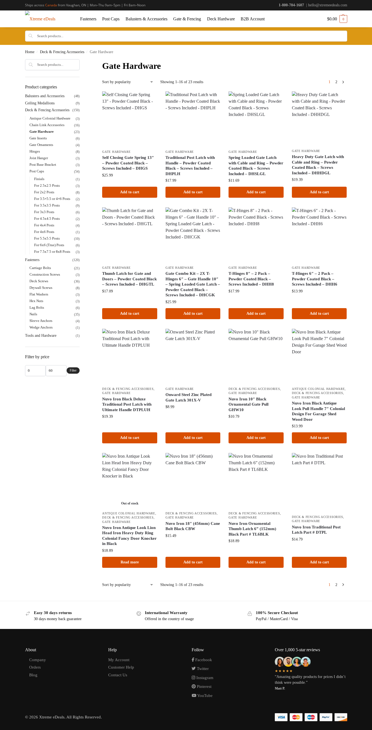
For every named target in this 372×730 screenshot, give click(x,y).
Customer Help (121, 667)
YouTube (204, 695)
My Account (118, 660)
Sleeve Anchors (40, 321)
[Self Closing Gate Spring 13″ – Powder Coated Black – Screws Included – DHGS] (129, 118)
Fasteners (32, 260)
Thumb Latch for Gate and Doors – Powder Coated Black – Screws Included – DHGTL (129, 278)
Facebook (203, 660)
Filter (73, 370)
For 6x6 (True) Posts (49, 245)
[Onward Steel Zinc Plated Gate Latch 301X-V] (193, 356)
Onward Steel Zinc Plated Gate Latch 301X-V (188, 397)
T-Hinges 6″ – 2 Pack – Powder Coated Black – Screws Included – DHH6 (314, 278)
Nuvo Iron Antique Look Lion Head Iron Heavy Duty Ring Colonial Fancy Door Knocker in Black (129, 535)
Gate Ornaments (41, 145)
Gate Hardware (116, 151)
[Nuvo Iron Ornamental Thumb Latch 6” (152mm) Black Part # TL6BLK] (256, 480)
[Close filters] (81, 62)
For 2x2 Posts (44, 192)
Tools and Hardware (40, 335)
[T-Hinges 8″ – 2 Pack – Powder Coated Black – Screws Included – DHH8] (256, 234)
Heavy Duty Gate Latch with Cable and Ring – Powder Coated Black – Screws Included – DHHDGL (318, 164)
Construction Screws (44, 274)
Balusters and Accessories (44, 96)
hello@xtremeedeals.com (327, 5)
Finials (39, 179)
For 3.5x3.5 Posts (47, 205)
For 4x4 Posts (44, 225)
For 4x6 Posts (44, 232)
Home (29, 52)
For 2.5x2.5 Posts (47, 185)
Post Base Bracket (42, 164)
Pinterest (203, 686)
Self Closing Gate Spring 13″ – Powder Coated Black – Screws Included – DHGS (128, 162)
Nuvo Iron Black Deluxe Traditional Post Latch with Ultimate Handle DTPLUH (126, 404)
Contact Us (117, 675)
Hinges (34, 151)
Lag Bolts (36, 307)
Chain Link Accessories (46, 125)
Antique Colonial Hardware (318, 388)
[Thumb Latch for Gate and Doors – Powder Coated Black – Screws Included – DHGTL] (129, 234)
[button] (337, 19)
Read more (130, 562)
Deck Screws (38, 281)
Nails (33, 314)
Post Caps (36, 171)
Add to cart (129, 192)
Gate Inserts (38, 138)
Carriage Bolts (40, 268)
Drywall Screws (40, 288)
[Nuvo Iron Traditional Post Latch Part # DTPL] (319, 482)
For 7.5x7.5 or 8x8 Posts (52, 251)
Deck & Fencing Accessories (62, 52)
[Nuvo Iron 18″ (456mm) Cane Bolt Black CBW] (193, 480)
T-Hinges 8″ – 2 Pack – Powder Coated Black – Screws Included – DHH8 (251, 278)
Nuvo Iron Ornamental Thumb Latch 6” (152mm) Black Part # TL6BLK (252, 528)
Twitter (202, 668)
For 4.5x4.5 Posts (47, 218)
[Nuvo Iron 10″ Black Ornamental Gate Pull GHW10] (256, 356)
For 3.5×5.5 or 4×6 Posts (52, 199)
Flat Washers (38, 294)
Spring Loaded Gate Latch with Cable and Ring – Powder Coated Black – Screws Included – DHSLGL (256, 165)
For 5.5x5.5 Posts (47, 238)
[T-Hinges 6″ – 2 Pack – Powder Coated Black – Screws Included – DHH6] (319, 234)
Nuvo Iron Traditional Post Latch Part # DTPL (316, 530)
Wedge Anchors (41, 327)
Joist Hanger (38, 158)
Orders (35, 667)
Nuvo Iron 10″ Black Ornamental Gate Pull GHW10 (248, 404)
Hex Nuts (36, 301)
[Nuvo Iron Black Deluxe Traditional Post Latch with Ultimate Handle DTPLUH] (129, 356)
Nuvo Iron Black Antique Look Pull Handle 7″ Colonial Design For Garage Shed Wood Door (318, 411)
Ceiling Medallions (40, 103)
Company (37, 660)
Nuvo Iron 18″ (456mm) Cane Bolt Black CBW (192, 526)
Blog (33, 675)
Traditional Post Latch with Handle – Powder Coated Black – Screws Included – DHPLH (190, 165)
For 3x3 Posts (44, 212)
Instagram (204, 677)
